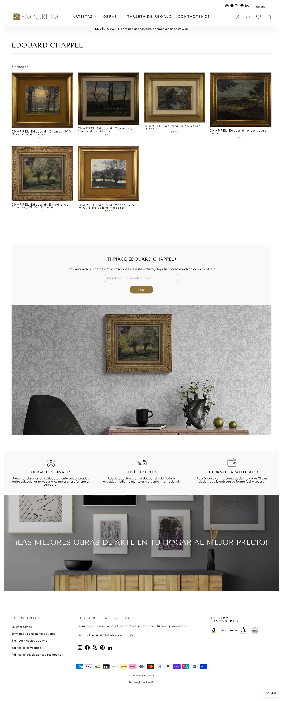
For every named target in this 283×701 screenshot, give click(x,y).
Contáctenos (194, 16)
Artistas (83, 16)
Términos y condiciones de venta (34, 633)
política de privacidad (26, 647)
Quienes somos (22, 626)
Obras (111, 16)
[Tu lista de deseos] (258, 16)
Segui (141, 290)
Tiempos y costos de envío (29, 640)
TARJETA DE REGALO (149, 16)
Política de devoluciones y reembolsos (37, 654)
